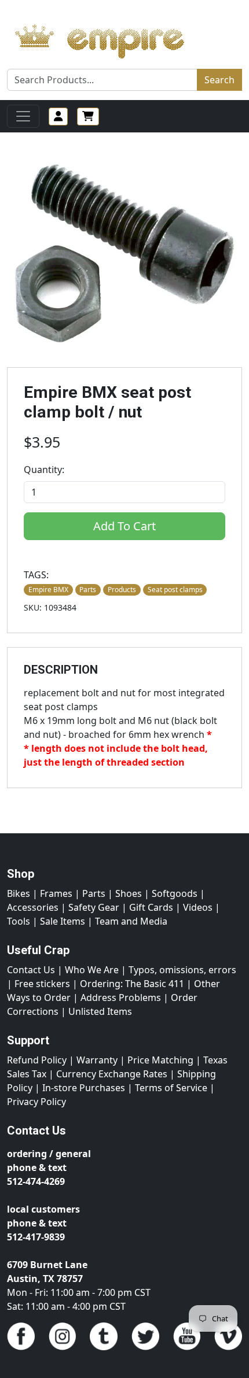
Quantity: (44, 469)
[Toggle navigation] (23, 116)
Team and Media (131, 921)
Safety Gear (93, 907)
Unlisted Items (100, 1011)
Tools (18, 921)
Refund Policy (37, 1060)
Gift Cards (151, 907)
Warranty (97, 1060)
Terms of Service (171, 1087)
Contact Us (31, 969)
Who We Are (92, 969)
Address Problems (120, 997)
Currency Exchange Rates (111, 1073)
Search (219, 79)
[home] (111, 38)
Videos (198, 907)
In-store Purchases (83, 1087)
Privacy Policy (36, 1101)
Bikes (18, 893)
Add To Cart (124, 526)
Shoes (128, 893)
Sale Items (62, 921)
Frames (56, 893)
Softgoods (174, 893)
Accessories (32, 907)
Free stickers (42, 983)
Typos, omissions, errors (182, 969)
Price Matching (160, 1060)
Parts (93, 893)
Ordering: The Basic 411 (132, 983)
